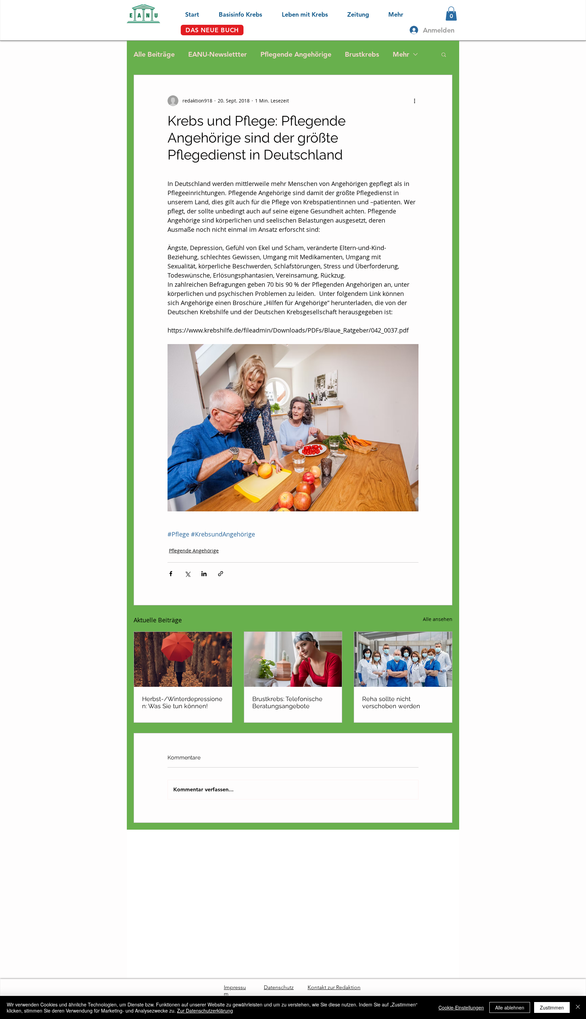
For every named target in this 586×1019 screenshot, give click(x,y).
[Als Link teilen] (220, 573)
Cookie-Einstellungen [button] (461, 1007)
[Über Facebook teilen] (171, 573)
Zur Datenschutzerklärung (205, 1010)
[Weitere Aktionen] (414, 101)
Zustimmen (552, 1007)
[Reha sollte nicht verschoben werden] (403, 659)
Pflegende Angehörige (295, 54)
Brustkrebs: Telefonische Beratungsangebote (287, 702)
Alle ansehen (437, 619)
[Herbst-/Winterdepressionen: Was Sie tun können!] (183, 659)
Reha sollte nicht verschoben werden (391, 702)
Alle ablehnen (509, 1007)
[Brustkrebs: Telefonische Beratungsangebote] (293, 659)
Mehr (401, 54)
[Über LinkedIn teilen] (204, 573)
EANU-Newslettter (217, 54)
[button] (234, 13)
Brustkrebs (362, 54)
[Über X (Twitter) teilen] (187, 573)
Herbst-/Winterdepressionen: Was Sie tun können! (182, 702)
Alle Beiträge (154, 54)
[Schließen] (578, 1007)
